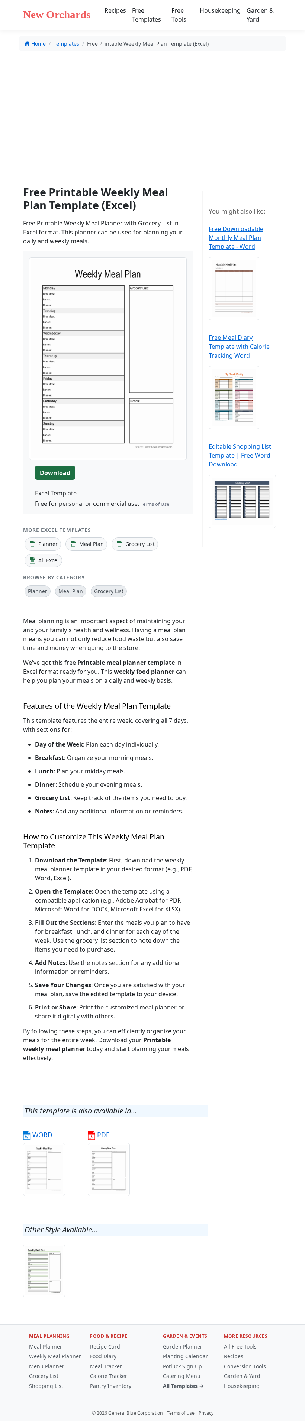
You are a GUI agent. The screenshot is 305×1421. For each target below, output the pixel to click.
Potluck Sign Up (182, 1366)
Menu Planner (46, 1366)
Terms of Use (155, 504)
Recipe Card (105, 1346)
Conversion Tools (245, 1366)
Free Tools (178, 14)
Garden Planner (182, 1346)
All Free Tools (240, 1346)
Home (38, 43)
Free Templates (146, 14)
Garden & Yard (260, 14)
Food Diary (103, 1356)
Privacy (206, 1413)
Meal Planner (45, 1346)
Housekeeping (220, 10)
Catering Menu (181, 1375)
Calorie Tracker (108, 1375)
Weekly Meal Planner (55, 1356)
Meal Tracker (106, 1366)
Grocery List (43, 1375)
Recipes (115, 10)
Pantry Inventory (110, 1385)
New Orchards (56, 14)
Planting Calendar (185, 1356)
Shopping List (46, 1385)
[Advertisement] (152, 112)
